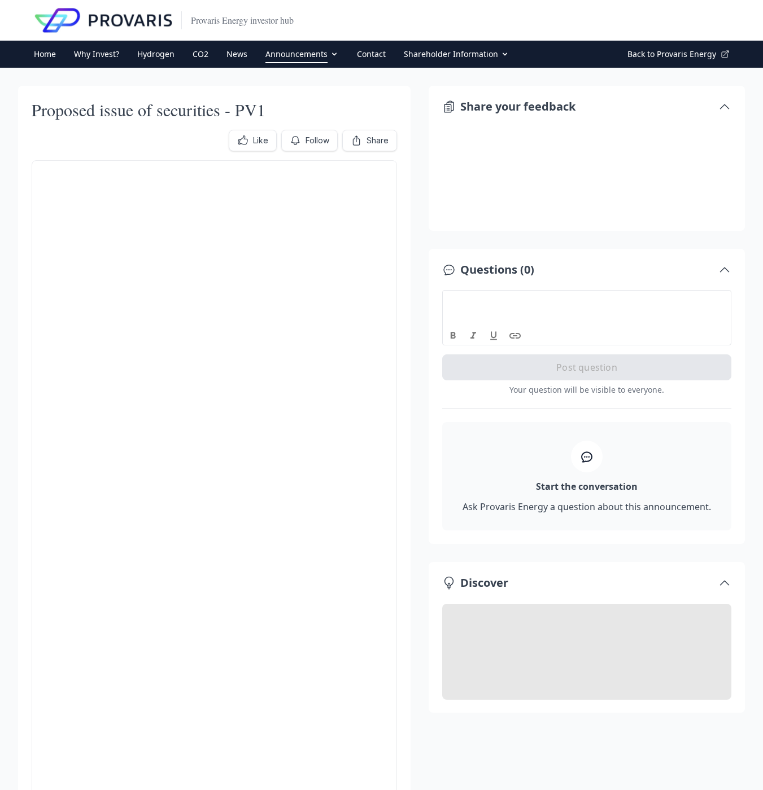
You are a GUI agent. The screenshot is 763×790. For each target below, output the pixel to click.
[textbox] (587, 300)
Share (378, 140)
